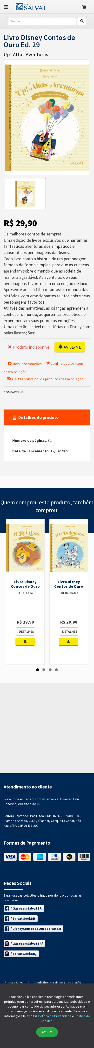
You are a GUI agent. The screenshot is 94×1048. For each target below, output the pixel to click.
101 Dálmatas (68, 593)
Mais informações (27, 363)
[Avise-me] (25, 642)
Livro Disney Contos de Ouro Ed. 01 (25, 586)
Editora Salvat (15, 982)
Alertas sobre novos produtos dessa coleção (47, 379)
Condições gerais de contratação (57, 982)
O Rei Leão (25, 593)
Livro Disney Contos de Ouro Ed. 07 (68, 586)
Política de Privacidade (54, 1016)
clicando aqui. (29, 804)
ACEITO (47, 1032)
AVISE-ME (72, 347)
